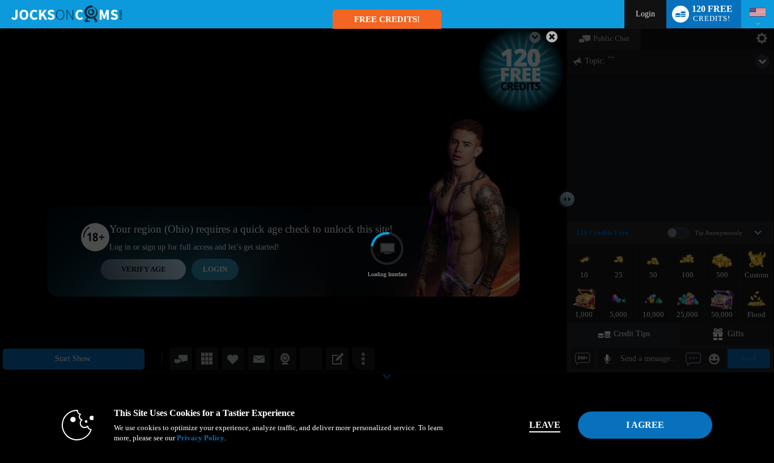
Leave (544, 425)
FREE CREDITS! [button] (387, 19)
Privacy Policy (200, 438)
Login (645, 14)
